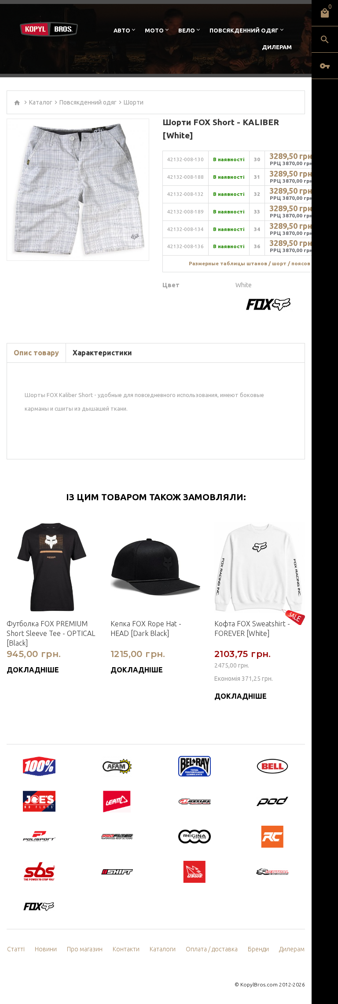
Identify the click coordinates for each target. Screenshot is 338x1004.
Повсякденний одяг (244, 30)
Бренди (258, 949)
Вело (186, 30)
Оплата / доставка (212, 949)
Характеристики (102, 353)
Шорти (133, 102)
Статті (16, 949)
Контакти (126, 949)
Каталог (40, 102)
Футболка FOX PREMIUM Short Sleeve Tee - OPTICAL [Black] (51, 633)
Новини (46, 949)
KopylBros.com (259, 984)
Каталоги (163, 949)
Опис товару (36, 353)
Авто (122, 30)
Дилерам (277, 47)
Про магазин (85, 949)
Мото (154, 30)
